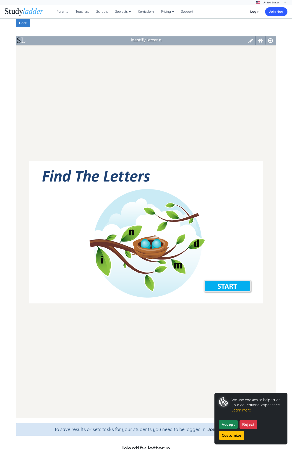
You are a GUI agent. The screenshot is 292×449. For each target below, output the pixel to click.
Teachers (82, 12)
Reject (248, 424)
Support (187, 12)
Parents (62, 12)
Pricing (167, 12)
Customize (232, 435)
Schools (102, 12)
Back (23, 23)
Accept (228, 424)
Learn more (241, 410)
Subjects (123, 12)
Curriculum (146, 12)
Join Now (276, 12)
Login (254, 12)
